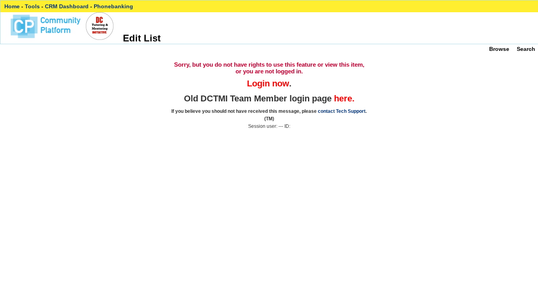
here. (344, 98)
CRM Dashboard (67, 6)
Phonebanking (113, 6)
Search (526, 49)
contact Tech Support (341, 111)
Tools (32, 6)
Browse (499, 49)
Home (12, 6)
